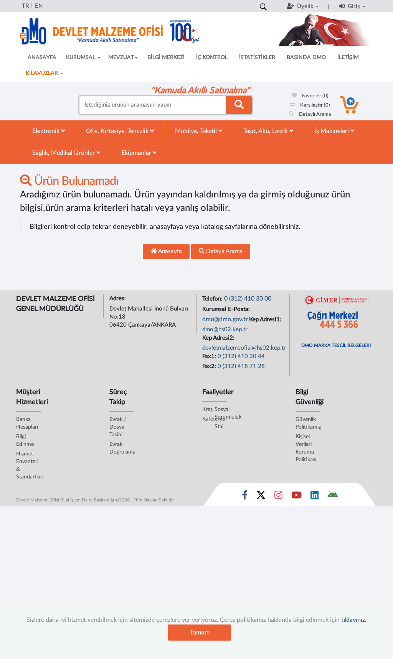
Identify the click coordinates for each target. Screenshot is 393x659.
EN (39, 6)
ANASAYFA (42, 57)
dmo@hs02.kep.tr (225, 329)
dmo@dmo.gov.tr (225, 319)
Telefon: (213, 299)
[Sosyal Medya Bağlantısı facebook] (245, 497)
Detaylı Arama (314, 114)
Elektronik (46, 131)
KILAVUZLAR (42, 73)
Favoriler (315, 96)
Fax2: (210, 366)
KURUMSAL (81, 57)
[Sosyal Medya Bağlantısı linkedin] (314, 497)
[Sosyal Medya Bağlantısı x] (261, 497)
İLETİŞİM (348, 57)
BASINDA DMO (306, 57)
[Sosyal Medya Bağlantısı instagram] (278, 497)
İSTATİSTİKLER (257, 57)
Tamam (200, 632)
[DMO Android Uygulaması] (332, 497)
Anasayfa (169, 251)
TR (25, 6)
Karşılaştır (314, 105)
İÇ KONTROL (212, 57)
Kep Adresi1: (266, 319)
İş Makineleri (332, 131)
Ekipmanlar (137, 153)
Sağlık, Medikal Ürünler (64, 153)
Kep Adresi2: (219, 338)
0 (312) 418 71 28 (241, 366)
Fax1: (210, 356)
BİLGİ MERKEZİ (166, 57)
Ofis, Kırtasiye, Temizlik (118, 131)
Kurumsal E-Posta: (226, 309)
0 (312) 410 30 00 (247, 299)
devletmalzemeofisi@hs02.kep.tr (244, 348)
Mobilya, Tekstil (196, 131)
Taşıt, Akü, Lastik (266, 131)
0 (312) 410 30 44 (241, 356)
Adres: (118, 298)
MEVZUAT (121, 57)
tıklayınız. (354, 620)
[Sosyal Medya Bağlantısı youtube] (296, 497)
